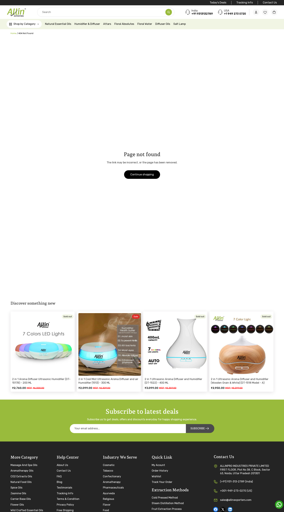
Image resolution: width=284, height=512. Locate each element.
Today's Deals (218, 2)
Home (13, 33)
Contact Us (270, 2)
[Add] (136, 371)
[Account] (256, 12)
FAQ (59, 476)
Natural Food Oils (21, 481)
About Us (62, 464)
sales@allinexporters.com (235, 499)
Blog (59, 481)
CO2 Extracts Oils (21, 476)
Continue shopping (142, 174)
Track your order (162, 481)
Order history (160, 470)
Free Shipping (65, 510)
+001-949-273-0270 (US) (236, 490)
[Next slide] (70, 344)
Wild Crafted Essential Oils (27, 510)
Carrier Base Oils (21, 498)
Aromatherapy (112, 481)
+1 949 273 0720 (235, 13)
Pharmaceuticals (113, 487)
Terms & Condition (68, 498)
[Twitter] (222, 509)
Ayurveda (109, 493)
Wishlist (156, 476)
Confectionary (112, 476)
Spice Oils (16, 487)
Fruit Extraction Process (167, 508)
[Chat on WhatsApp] (279, 504)
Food (106, 510)
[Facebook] (215, 509)
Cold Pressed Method (165, 497)
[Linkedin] (230, 509)
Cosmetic (109, 464)
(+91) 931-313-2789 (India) (236, 481)
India (194, 10)
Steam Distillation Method (168, 503)
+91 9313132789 (202, 13)
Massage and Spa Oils (24, 464)
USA (226, 10)
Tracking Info (244, 2)
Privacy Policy (65, 504)
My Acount (158, 464)
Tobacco (108, 470)
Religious (108, 498)
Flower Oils (17, 504)
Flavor (106, 504)
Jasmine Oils (18, 493)
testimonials (64, 487)
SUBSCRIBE (197, 428)
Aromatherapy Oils (22, 470)
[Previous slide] (17, 344)
